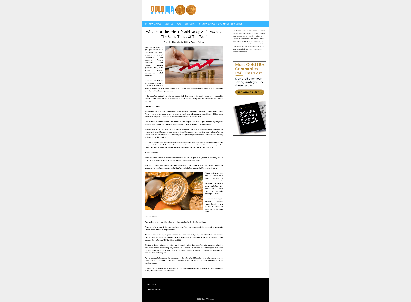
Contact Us (190, 24)
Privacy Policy (151, 284)
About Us (169, 24)
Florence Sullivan (197, 42)
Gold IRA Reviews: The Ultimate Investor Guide (220, 24)
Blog (179, 24)
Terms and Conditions (154, 289)
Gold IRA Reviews (153, 24)
